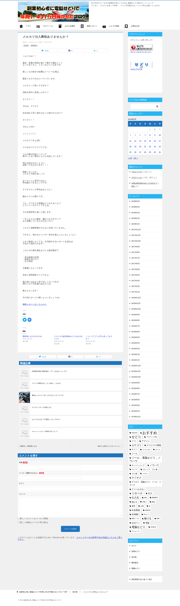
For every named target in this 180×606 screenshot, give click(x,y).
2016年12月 (136, 298)
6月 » (136, 158)
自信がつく (136, 523)
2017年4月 (135, 275)
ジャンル (146, 449)
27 (140, 152)
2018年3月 (135, 213)
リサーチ (137, 493)
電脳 (147, 523)
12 (135, 141)
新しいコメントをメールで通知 (34, 518)
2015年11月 (135, 371)
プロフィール (136, 172)
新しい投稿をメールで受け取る (34, 522)
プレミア (135, 469)
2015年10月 (136, 377)
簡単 (158, 518)
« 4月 (130, 158)
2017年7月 (135, 258)
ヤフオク (136, 477)
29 (150, 152)
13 (140, 141)
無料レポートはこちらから (35, 304)
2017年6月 (135, 264)
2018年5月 (135, 201)
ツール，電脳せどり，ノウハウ (145, 459)
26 (135, 152)
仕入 (150, 493)
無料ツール (135, 518)
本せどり (146, 514)
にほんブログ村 (136, 69)
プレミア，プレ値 (150, 469)
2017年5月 (135, 269)
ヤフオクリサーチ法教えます (42, 407)
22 (150, 146)
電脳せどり (138, 527)
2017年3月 (135, 281)
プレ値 (134, 474)
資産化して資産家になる (28, 446)
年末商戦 (136, 510)
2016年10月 (136, 309)
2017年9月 (135, 247)
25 (130, 152)
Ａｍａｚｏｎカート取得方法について (45, 431)
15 (150, 141)
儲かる (134, 502)
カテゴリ (136, 445)
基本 (133, 506)
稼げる (147, 518)
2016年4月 (135, 343)
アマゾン (146, 441)
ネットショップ (138, 465)
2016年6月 (135, 332)
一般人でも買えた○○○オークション (109, 446)
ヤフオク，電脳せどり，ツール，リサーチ (145, 483)
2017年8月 (135, 252)
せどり (136, 437)
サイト (134, 449)
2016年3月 (135, 349)
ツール (135, 454)
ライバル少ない (138, 489)
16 (155, 141)
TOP (43, 592)
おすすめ (149, 432)
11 (130, 141)
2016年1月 (135, 360)
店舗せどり (135, 551)
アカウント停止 (151, 437)
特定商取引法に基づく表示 (141, 579)
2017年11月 (135, 235)
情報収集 (147, 510)
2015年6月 (135, 400)
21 (145, 146)
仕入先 (135, 497)
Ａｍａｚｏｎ (136, 531)
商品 (153, 502)
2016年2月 (135, 354)
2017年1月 (135, 292)
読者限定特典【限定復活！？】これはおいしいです (49, 371)
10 (160, 135)
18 (130, 146)
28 (145, 152)
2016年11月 (135, 303)
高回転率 (153, 527)
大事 (142, 506)
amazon (134, 433)
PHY (133, 186)
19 (135, 146)
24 (160, 146)
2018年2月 (135, 218)
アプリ (134, 441)
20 (140, 146)
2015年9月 (135, 383)
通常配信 (34, 46)
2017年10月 (136, 241)
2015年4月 (135, 411)
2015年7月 (135, 394)
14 (145, 141)
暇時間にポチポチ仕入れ (32, 336)
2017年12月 (136, 230)
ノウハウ (154, 465)
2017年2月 (135, 286)
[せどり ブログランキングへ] (141, 49)
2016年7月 (135, 326)
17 (160, 141)
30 (155, 152)
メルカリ (145, 473)
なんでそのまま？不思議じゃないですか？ (46, 419)
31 (160, 152)
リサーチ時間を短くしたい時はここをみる (46, 383)
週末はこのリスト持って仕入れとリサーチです (48, 395)
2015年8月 (135, 388)
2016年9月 (135, 315)
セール (157, 449)
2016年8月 (135, 320)
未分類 (26, 46)
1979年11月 (135, 417)
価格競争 (155, 497)
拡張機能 (135, 514)
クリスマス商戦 (154, 445)
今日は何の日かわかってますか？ (144, 183)
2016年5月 (135, 337)
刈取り (144, 502)
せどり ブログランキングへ (140, 52)
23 (155, 146)
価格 (145, 497)
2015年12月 (136, 366)
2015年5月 (135, 405)
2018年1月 (135, 224)
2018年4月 (135, 207)
